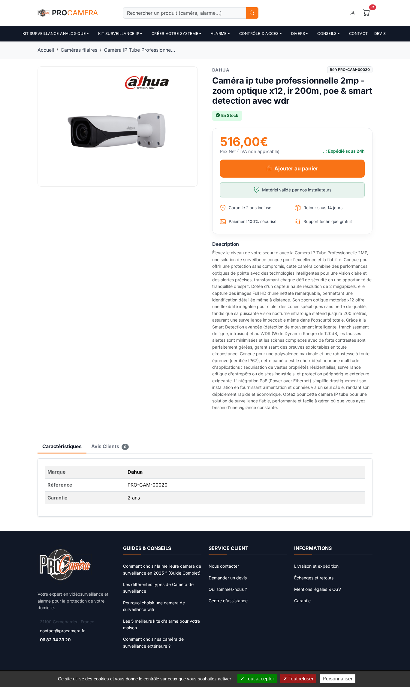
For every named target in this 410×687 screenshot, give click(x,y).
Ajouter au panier (296, 168)
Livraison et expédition (316, 566)
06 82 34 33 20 (55, 639)
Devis (380, 33)
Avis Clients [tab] (108, 446)
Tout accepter (259, 678)
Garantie (302, 600)
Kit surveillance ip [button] (118, 33)
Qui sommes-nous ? (228, 589)
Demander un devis (228, 577)
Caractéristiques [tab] (62, 446)
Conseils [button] (326, 33)
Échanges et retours (313, 577)
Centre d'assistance (228, 600)
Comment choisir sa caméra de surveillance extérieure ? (153, 642)
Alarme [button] (219, 33)
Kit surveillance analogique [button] (54, 33)
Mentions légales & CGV (317, 589)
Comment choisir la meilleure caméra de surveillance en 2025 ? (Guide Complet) (162, 569)
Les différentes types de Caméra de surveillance (158, 588)
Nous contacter (224, 566)
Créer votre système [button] (175, 33)
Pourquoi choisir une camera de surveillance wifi (154, 606)
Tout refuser (300, 678)
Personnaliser (337, 678)
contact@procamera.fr (62, 630)
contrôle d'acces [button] (259, 33)
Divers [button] (298, 33)
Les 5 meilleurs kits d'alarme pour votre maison (161, 624)
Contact (358, 33)
